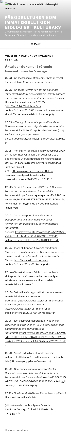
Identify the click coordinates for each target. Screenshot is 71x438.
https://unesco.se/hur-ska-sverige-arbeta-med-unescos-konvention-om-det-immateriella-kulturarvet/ (31, 280)
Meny (37, 44)
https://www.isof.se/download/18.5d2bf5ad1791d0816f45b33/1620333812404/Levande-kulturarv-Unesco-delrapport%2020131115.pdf (35, 236)
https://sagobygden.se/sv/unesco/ (30, 361)
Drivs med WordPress (17, 430)
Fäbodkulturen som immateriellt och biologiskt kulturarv (33, 22)
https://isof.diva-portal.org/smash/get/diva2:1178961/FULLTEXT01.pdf (35, 138)
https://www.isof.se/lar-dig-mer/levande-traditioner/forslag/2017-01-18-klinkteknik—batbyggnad (30, 409)
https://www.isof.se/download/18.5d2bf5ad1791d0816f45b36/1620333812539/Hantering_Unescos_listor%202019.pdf (35, 381)
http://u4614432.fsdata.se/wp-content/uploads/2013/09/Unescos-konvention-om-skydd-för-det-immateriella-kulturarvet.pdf (35, 110)
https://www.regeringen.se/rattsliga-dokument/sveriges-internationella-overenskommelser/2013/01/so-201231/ (29, 175)
